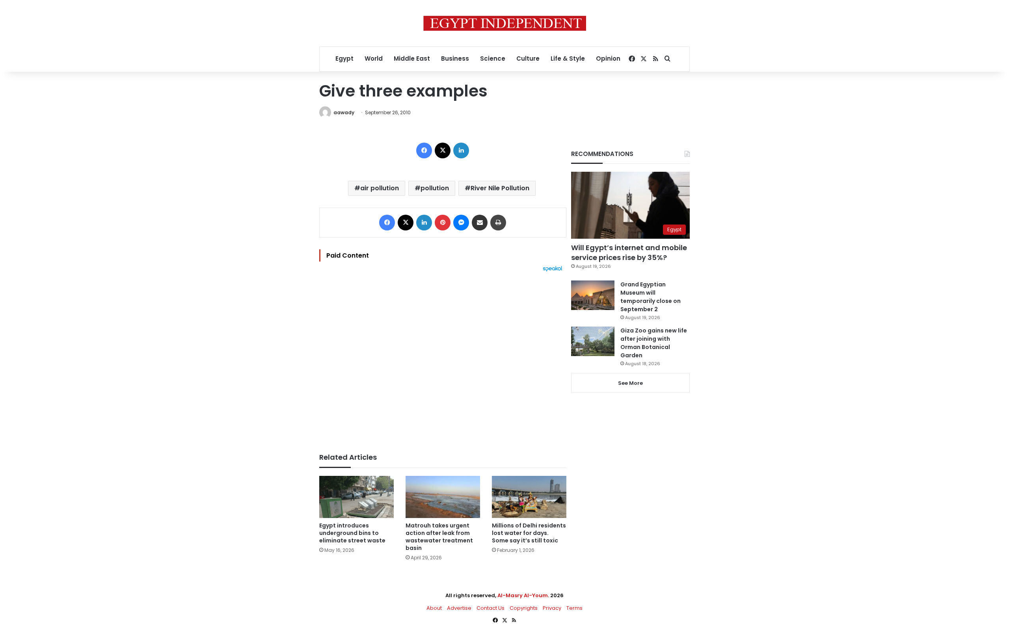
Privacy (552, 608)
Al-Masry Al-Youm (522, 595)
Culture (528, 58)
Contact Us (490, 608)
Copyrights (524, 608)
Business (455, 58)
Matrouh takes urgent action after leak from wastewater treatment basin (439, 537)
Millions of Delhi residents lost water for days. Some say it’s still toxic (529, 533)
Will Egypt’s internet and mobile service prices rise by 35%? (629, 252)
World (374, 58)
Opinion (608, 58)
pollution (435, 188)
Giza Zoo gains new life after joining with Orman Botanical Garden (653, 343)
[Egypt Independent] (504, 23)
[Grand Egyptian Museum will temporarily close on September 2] (592, 295)
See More (630, 383)
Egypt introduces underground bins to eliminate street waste (352, 533)
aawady (343, 112)
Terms (574, 608)
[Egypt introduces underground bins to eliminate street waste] (356, 497)
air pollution (379, 188)
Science (492, 58)
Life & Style (568, 58)
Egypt (344, 58)
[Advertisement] (442, 358)
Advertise (459, 608)
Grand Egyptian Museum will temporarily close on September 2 (650, 296)
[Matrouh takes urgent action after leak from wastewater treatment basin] (443, 497)
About (434, 608)
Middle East (412, 58)
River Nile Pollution (500, 188)
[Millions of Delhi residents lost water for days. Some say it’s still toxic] (529, 497)
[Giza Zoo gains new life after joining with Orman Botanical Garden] (592, 341)
